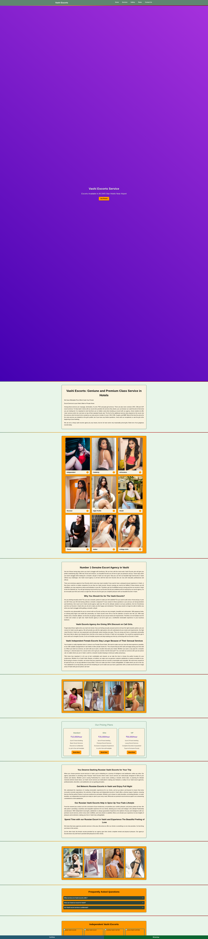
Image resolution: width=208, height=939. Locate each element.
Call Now (52, 937)
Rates (140, 2)
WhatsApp (156, 937)
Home (117, 2)
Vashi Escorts (61, 3)
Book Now (76, 752)
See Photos (104, 198)
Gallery (133, 2)
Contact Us (148, 2)
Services (124, 2)
